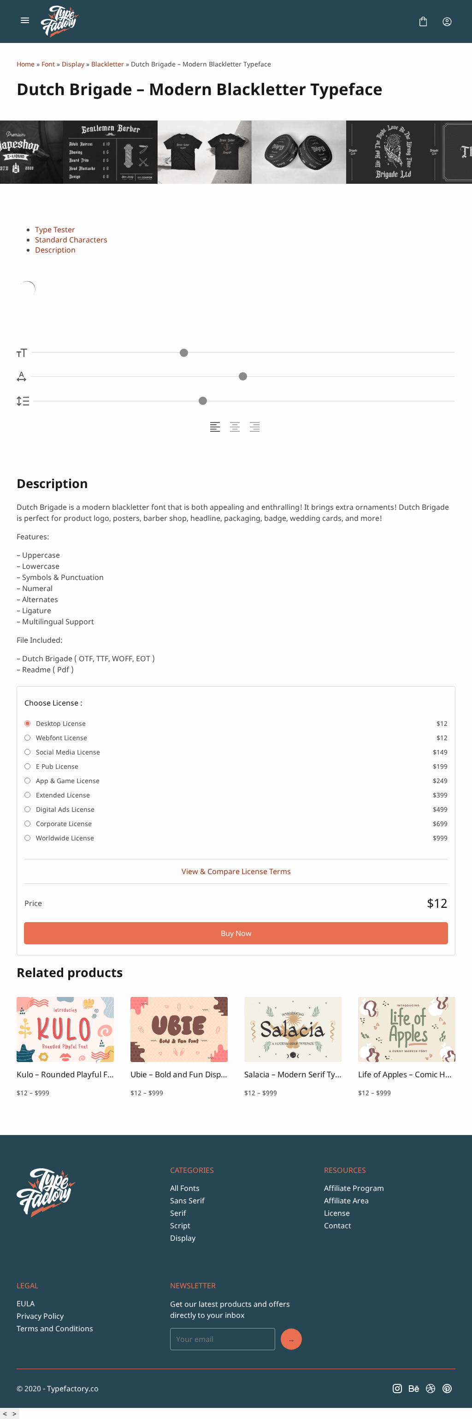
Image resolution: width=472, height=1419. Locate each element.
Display (73, 64)
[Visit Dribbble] (430, 1388)
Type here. (125, 290)
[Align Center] (236, 427)
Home (26, 64)
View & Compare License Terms (236, 871)
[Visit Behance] (414, 1388)
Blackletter (107, 64)
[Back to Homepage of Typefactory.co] (224, 21)
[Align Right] (256, 427)
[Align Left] (216, 427)
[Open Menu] (25, 21)
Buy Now (236, 933)
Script (180, 1225)
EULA (26, 1303)
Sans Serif (187, 1201)
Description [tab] (55, 250)
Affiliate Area (346, 1201)
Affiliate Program (354, 1188)
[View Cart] (423, 21)
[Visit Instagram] (397, 1388)
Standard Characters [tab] (71, 240)
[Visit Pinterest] (447, 1388)
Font (48, 64)
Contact (337, 1225)
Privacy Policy (40, 1316)
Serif (178, 1213)
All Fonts (185, 1188)
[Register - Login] (447, 21)
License (337, 1213)
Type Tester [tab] (55, 229)
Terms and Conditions (55, 1328)
